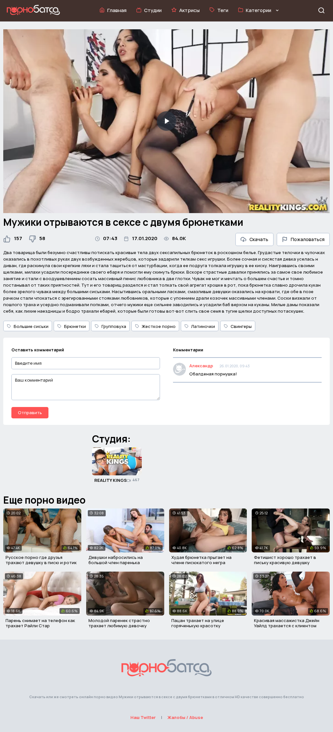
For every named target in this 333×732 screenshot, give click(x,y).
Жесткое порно (159, 326)
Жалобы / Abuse (185, 717)
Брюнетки (75, 326)
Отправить (30, 412)
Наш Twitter (143, 717)
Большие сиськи (31, 326)
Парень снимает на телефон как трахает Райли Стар (40, 623)
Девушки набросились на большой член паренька (115, 559)
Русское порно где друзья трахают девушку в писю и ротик (41, 559)
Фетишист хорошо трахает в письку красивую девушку (285, 559)
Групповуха (113, 326)
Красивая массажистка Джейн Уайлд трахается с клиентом (286, 623)
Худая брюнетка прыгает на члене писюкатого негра (201, 559)
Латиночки (203, 326)
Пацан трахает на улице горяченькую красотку (197, 623)
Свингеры (241, 326)
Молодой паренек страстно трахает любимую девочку (119, 623)
